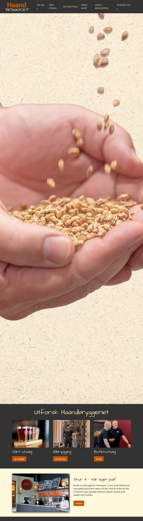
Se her (99, 459)
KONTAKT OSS (124, 5)
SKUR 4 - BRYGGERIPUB (101, 6)
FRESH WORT (84, 6)
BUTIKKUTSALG (70, 6)
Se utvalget (19, 459)
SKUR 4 (79, 503)
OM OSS (40, 5)
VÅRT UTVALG (53, 6)
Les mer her (60, 459)
